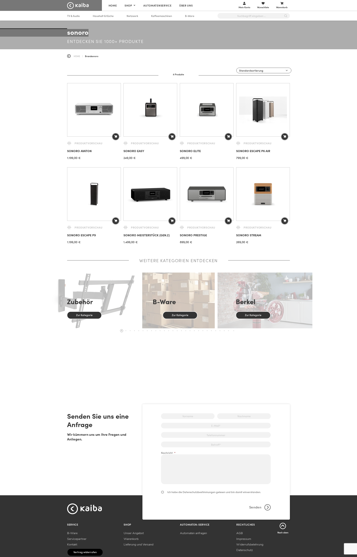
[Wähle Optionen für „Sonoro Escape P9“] (115, 221)
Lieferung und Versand (138, 544)
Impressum (243, 539)
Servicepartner (76, 539)
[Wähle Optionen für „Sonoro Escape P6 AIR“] (284, 136)
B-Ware (189, 16)
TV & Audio (73, 16)
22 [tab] (211, 330)
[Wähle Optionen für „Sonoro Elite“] (228, 136)
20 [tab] (202, 330)
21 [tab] (207, 330)
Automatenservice (157, 5)
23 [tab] (215, 330)
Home (113, 5)
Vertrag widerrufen (85, 552)
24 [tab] (219, 330)
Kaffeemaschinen (161, 16)
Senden (255, 507)
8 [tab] (151, 330)
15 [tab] (181, 330)
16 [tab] (185, 330)
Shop (128, 5)
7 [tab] (147, 330)
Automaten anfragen (193, 533)
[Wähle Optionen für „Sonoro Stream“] (284, 221)
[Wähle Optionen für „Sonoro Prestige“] (228, 221)
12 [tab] (168, 330)
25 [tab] (224, 330)
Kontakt (72, 544)
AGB (239, 533)
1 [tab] (121, 330)
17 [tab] (190, 330)
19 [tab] (198, 330)
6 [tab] (142, 330)
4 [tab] (134, 330)
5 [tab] (138, 330)
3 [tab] (130, 330)
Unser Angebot (134, 533)
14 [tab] (177, 330)
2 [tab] (125, 330)
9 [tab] (155, 330)
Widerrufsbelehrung (249, 544)
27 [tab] (233, 330)
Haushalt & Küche (103, 16)
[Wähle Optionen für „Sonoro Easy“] (172, 136)
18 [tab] (194, 330)
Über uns (186, 5)
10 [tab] (160, 330)
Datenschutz (244, 550)
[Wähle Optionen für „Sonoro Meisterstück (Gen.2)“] (172, 221)
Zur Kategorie (84, 315)
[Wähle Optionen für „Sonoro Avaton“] (115, 136)
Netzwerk (132, 16)
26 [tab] (228, 330)
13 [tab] (172, 330)
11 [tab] (164, 330)
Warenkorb (131, 539)
